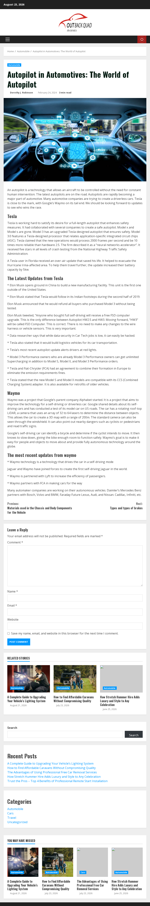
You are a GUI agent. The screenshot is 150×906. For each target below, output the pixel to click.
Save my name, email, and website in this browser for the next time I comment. (64, 633)
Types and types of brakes (126, 505)
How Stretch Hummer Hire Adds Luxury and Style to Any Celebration (121, 679)
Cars (10, 813)
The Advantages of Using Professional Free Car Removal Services (52, 772)
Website (12, 620)
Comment (15, 542)
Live (141, 39)
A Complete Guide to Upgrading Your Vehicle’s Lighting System (28, 679)
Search (12, 728)
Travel (11, 818)
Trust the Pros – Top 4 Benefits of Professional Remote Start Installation (57, 781)
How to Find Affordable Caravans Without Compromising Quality (75, 679)
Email (12, 605)
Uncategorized (17, 822)
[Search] (133, 39)
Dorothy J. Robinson (21, 92)
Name (12, 591)
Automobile (14, 65)
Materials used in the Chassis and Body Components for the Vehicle (39, 508)
